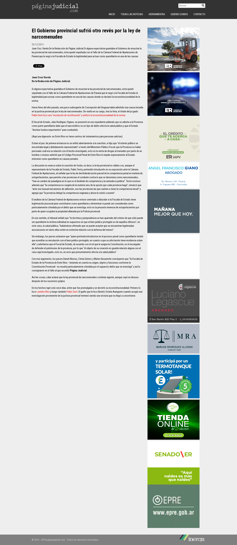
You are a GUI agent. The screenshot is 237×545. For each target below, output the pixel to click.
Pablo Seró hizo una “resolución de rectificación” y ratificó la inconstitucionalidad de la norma (78, 115)
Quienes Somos (179, 14)
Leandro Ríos (43, 291)
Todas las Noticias (132, 14)
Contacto (199, 14)
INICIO (112, 14)
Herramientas (157, 14)
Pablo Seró (72, 291)
